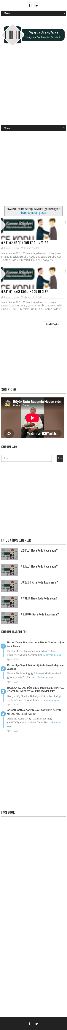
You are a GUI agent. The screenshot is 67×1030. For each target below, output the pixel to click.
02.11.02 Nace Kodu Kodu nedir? (24, 243)
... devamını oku (52, 654)
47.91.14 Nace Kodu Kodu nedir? (39, 598)
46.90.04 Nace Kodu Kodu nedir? (40, 614)
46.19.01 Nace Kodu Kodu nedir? (39, 566)
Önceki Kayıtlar (53, 324)
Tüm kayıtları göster (34, 213)
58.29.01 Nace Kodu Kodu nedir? (39, 582)
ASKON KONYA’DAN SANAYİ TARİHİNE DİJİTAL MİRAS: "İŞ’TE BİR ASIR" (34, 712)
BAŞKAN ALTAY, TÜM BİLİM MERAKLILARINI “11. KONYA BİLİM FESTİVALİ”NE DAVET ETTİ (35, 689)
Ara (60, 458)
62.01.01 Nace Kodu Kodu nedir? (39, 550)
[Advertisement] (33, 88)
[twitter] (36, 4)
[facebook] (29, 4)
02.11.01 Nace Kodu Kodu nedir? (24, 291)
